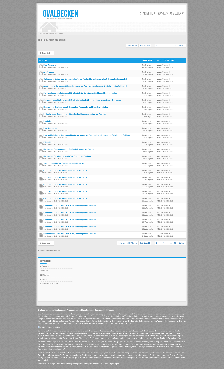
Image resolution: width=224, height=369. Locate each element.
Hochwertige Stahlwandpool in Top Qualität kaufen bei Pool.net (68, 149)
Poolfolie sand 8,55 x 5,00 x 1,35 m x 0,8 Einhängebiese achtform (69, 212)
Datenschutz (83, 364)
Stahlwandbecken (95, 364)
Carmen (49, 67)
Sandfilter (107, 364)
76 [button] (175, 45)
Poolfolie (47, 121)
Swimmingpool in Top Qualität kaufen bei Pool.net (63, 163)
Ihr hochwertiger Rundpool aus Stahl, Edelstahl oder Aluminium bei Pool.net (74, 114)
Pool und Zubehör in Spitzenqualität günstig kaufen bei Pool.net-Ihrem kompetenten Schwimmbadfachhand (86, 135)
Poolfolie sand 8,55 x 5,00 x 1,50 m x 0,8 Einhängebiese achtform (69, 205)
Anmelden (176, 13)
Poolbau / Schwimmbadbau (52, 40)
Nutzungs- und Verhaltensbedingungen (62, 364)
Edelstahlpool (49, 142)
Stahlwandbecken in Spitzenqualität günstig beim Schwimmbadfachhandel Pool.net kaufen (80, 93)
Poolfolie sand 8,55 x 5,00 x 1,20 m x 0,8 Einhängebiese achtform (69, 226)
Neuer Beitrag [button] (46, 53)
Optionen (121, 243)
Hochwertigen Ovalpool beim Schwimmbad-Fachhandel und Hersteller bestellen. (75, 107)
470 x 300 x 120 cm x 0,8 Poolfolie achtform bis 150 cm (65, 198)
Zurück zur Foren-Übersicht (49, 251)
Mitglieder (46, 275)
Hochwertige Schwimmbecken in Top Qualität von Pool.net (67, 156)
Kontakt (45, 279)
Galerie (45, 270)
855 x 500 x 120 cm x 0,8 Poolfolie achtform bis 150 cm (65, 170)
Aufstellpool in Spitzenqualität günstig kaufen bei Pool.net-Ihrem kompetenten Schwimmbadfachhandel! (85, 86)
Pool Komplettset (50, 128)
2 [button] (156, 45)
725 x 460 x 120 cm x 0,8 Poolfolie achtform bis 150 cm (65, 177)
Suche (161, 13)
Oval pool (115, 364)
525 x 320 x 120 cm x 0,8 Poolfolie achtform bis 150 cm (65, 191)
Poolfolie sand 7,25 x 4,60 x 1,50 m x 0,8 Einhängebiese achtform (69, 234)
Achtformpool (48, 72)
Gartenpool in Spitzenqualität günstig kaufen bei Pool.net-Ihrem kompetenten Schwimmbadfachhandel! (85, 79)
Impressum (42, 364)
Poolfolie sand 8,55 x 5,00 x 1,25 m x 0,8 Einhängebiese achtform (69, 219)
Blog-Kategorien (49, 65)
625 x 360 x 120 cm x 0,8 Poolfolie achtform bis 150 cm (65, 184)
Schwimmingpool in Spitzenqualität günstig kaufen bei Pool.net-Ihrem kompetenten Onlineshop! (82, 100)
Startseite (146, 13)
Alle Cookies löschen (49, 284)
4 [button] (163, 45)
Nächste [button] (181, 45)
